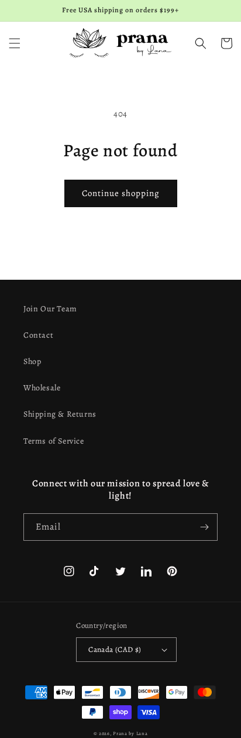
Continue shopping (121, 193)
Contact (38, 335)
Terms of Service (53, 441)
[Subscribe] (204, 527)
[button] (14, 43)
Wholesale (41, 387)
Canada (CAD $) (115, 649)
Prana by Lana (130, 733)
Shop (32, 361)
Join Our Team (50, 308)
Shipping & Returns (60, 414)
